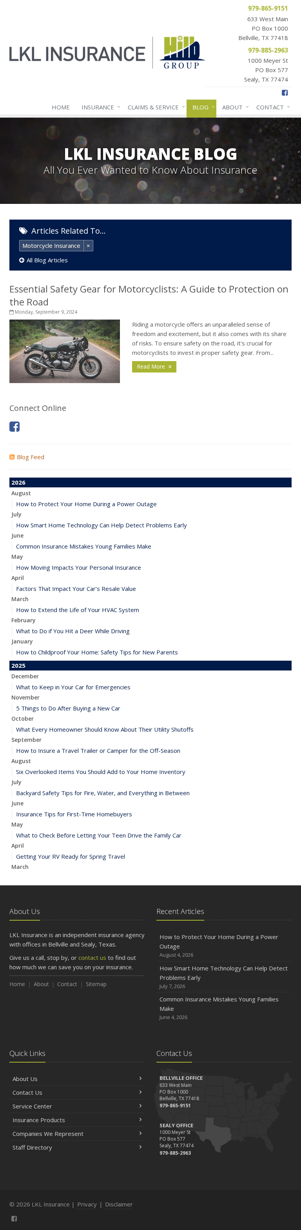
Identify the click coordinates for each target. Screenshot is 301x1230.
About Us (25, 1079)
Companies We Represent (48, 1133)
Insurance (99, 107)
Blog (201, 107)
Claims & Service (154, 107)
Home (61, 107)
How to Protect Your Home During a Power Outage (86, 504)
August (21, 493)
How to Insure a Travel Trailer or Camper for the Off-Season (98, 750)
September (26, 739)
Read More (152, 366)
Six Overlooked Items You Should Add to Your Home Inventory (100, 772)
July (16, 514)
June (17, 535)
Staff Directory (32, 1147)
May (17, 556)
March (20, 599)
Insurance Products (39, 1120)
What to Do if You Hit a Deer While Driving (73, 631)
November (25, 697)
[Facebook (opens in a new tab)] (285, 92)
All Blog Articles (47, 260)
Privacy (87, 1204)
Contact (271, 107)
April (17, 577)
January (22, 641)
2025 (18, 665)
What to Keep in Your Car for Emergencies (73, 687)
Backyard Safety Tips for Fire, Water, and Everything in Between (103, 793)
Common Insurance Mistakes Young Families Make (83, 546)
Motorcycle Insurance (51, 245)
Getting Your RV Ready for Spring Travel (70, 856)
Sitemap (96, 984)
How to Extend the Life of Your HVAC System (77, 610)
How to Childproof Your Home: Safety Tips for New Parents (97, 652)
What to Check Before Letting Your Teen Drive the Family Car (98, 835)
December (25, 676)
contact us (92, 957)
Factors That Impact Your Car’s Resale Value (76, 588)
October (22, 718)
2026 (18, 482)
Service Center (32, 1106)
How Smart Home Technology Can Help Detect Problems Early (101, 525)
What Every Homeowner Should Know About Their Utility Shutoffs (105, 729)
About (233, 107)
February (23, 620)
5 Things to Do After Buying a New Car (68, 708)
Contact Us (27, 1092)
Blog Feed (30, 457)
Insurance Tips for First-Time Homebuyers (74, 814)
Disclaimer (119, 1204)
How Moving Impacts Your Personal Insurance (78, 567)
